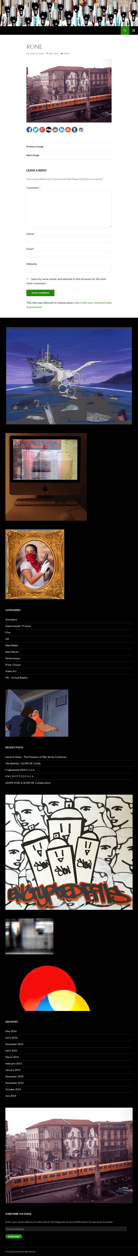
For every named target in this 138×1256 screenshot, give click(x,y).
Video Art (10, 671)
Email (30, 248)
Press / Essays (13, 664)
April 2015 (11, 1050)
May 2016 (11, 1031)
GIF (7, 638)
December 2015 (14, 1044)
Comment (33, 187)
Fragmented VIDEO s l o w (20, 769)
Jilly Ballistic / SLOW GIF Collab (23, 763)
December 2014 (14, 1076)
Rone (66, 53)
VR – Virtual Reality (16, 677)
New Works (12, 651)
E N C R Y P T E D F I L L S (19, 776)
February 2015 (13, 1063)
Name (30, 233)
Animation (11, 619)
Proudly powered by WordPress (20, 1251)
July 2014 (10, 1095)
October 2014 (13, 1089)
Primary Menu (133, 30)
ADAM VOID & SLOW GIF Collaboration (28, 782)
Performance (12, 658)
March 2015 (12, 1057)
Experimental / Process (18, 625)
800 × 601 (53, 53)
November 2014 (14, 1082)
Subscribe (14, 1236)
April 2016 (11, 1037)
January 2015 (12, 1069)
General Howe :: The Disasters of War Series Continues (35, 756)
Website (31, 263)
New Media (11, 645)
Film (7, 632)
